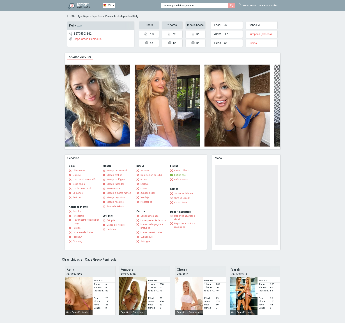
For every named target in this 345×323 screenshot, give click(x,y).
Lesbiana (111, 229)
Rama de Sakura (115, 206)
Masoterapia (113, 188)
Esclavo (145, 184)
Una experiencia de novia (153, 220)
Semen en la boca (183, 193)
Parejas (76, 228)
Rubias (253, 43)
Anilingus (145, 241)
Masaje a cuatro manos (119, 193)
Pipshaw (77, 236)
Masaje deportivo (116, 197)
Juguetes (78, 193)
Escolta (77, 211)
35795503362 (83, 33)
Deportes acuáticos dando (184, 217)
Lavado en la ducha (83, 232)
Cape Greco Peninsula (103, 16)
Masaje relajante (115, 202)
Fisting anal (180, 175)
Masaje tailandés (115, 184)
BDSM (144, 179)
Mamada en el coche (151, 232)
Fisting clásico (181, 170)
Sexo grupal (79, 184)
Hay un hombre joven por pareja (86, 221)
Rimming (77, 241)
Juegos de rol (148, 193)
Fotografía (78, 215)
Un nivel (77, 175)
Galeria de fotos (80, 56)
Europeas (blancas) (260, 34)
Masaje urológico (116, 179)
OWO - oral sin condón (84, 179)
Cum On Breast (182, 198)
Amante (145, 170)
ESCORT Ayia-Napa (78, 16)
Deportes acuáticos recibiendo (184, 225)
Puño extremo (181, 179)
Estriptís (111, 220)
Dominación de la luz (151, 175)
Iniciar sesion (260, 5)
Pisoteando (146, 202)
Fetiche (76, 197)
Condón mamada (149, 215)
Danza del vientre (116, 224)
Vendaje (145, 197)
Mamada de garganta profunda (152, 226)
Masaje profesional (117, 170)
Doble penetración (82, 188)
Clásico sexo (79, 170)
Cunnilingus (147, 236)
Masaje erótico (114, 175)
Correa (144, 188)
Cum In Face (180, 202)
